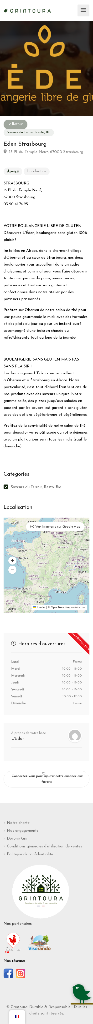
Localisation (36, 171)
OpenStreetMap (60, 607)
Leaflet (41, 607)
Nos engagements (22, 831)
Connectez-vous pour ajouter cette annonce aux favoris (47, 779)
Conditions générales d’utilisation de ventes (44, 846)
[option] (46, 68)
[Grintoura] (27, 10)
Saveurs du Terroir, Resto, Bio (29, 132)
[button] (12, 561)
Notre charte (18, 823)
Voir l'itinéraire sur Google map (57, 526)
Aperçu (13, 171)
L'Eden (18, 739)
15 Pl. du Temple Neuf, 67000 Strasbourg (45, 152)
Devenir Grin (17, 839)
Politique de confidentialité (30, 854)
